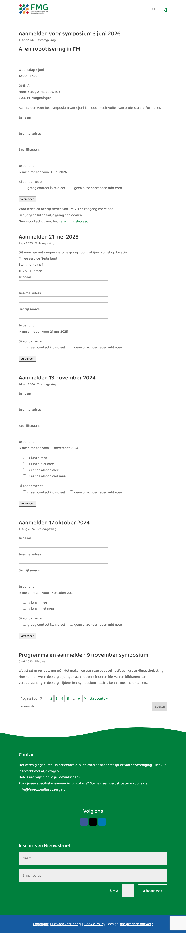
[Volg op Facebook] (84, 822)
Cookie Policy (94, 924)
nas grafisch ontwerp (136, 924)
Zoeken (160, 706)
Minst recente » (96, 699)
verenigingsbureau (73, 221)
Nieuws (40, 661)
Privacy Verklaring (66, 924)
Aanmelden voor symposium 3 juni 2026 (69, 33)
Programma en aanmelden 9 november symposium (83, 655)
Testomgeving (46, 40)
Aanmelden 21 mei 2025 (48, 237)
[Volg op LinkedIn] (102, 822)
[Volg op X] (93, 822)
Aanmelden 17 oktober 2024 (54, 522)
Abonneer (152, 891)
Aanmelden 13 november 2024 (57, 378)
